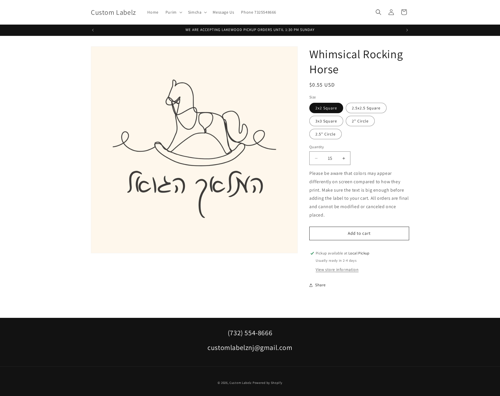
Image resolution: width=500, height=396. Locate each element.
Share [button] (320, 284)
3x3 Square (326, 121)
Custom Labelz (240, 383)
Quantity (316, 146)
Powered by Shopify (267, 383)
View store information (337, 269)
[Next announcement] (407, 30)
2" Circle (360, 121)
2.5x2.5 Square (366, 108)
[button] (173, 12)
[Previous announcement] (93, 30)
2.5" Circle (325, 134)
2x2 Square (326, 108)
